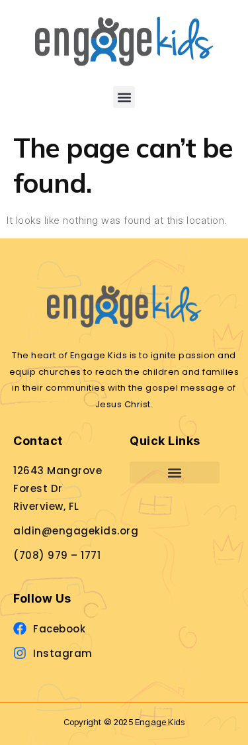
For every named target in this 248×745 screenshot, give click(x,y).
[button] (124, 97)
